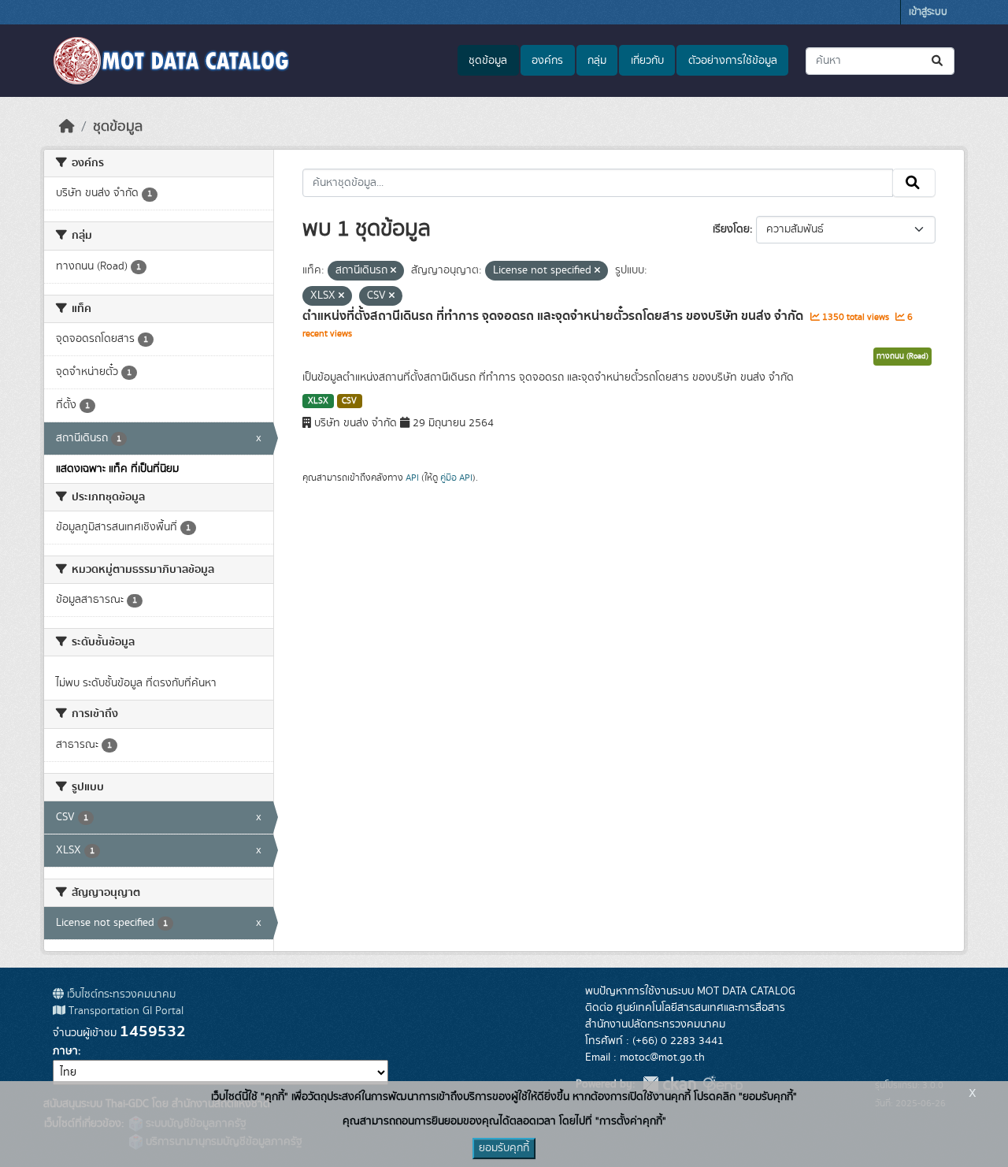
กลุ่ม (596, 61)
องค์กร (547, 61)
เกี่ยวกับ (647, 61)
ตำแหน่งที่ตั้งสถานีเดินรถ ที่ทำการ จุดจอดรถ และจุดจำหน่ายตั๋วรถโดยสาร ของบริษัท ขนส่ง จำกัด (554, 316)
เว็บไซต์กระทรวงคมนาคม (120, 994)
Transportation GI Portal (124, 1011)
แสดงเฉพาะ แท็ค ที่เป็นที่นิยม (117, 469)
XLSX (318, 401)
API (412, 477)
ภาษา (65, 1051)
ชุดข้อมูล (488, 61)
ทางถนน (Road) (902, 356)
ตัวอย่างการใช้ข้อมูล (732, 61)
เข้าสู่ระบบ (928, 12)
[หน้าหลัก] (67, 127)
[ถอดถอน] (393, 271)
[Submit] (938, 61)
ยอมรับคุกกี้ (504, 1148)
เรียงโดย (731, 229)
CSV (349, 401)
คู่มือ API (456, 477)
